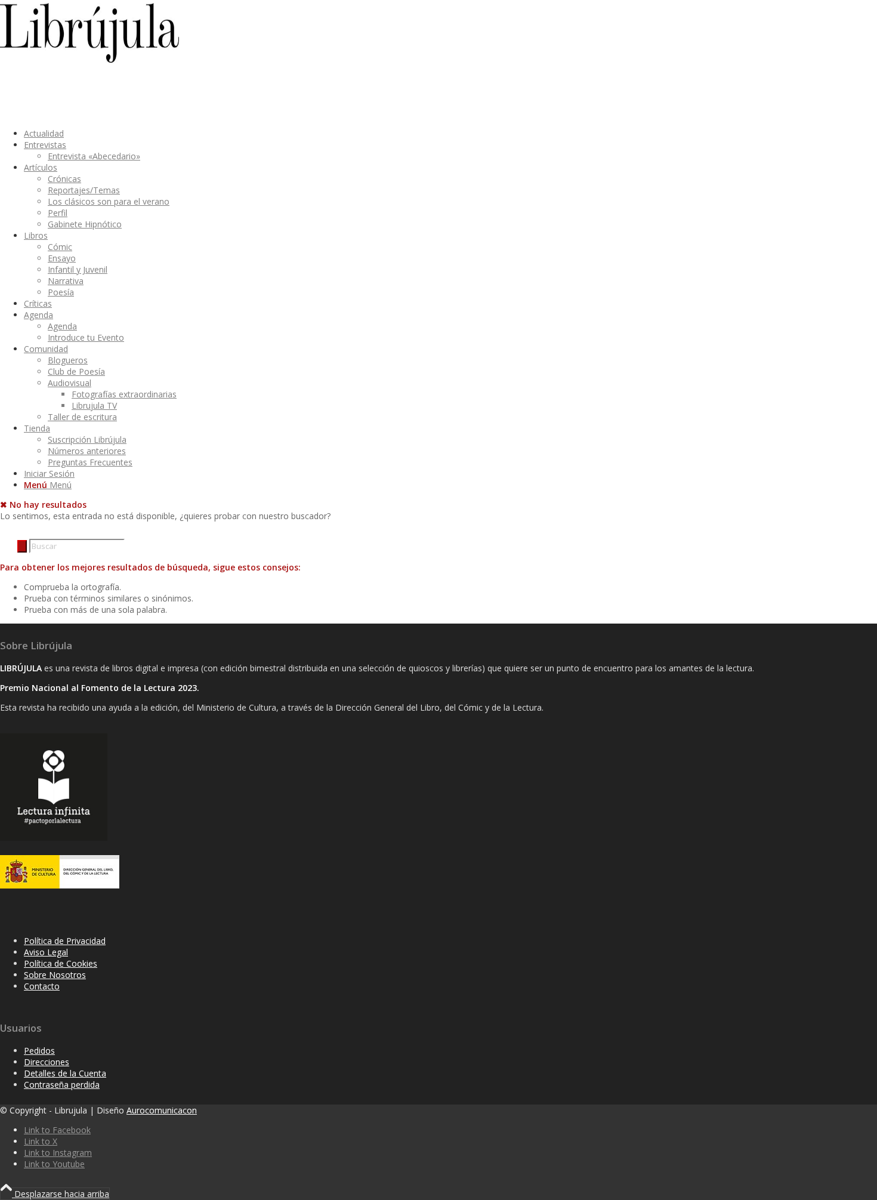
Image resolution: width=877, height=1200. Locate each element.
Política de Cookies (60, 963)
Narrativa (66, 280)
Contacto (42, 986)
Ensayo (62, 258)
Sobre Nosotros (55, 974)
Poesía (61, 292)
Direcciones (46, 1062)
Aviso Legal (46, 952)
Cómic (60, 246)
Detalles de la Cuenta (65, 1073)
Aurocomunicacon (161, 1110)
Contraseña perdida (62, 1084)
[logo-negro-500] (89, 59)
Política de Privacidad (65, 940)
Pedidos (39, 1050)
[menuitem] (406, 133)
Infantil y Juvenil (77, 269)
